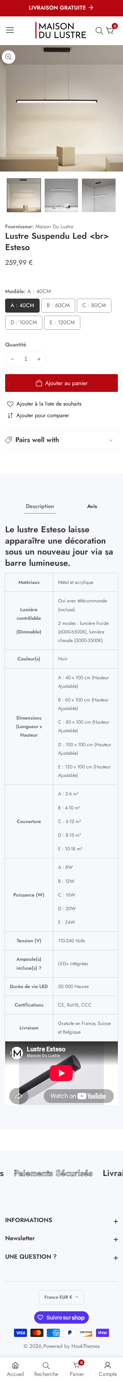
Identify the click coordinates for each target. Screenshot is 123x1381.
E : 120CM (64, 324)
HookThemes (85, 1346)
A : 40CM (24, 307)
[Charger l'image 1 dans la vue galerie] (24, 195)
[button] (61, 440)
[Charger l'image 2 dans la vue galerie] (61, 195)
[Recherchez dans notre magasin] (101, 30)
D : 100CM (26, 324)
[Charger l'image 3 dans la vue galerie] (99, 195)
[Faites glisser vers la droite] (113, 195)
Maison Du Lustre (54, 226)
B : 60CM (60, 307)
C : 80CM (95, 307)
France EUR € (58, 1297)
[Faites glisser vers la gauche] (10, 195)
